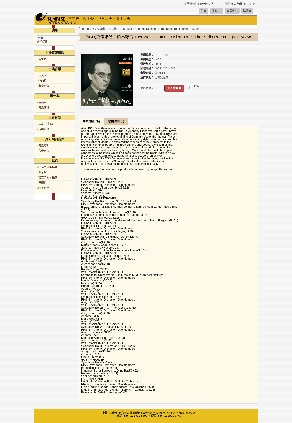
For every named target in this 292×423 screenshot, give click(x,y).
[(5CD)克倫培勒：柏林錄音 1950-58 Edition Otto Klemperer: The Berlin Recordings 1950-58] (107, 104)
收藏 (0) (216, 11)
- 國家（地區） (46, 124)
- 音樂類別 (43, 59)
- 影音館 (42, 172)
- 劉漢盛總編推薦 (47, 167)
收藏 (197, 86)
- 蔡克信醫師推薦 (47, 177)
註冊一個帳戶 (205, 3)
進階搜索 (42, 41)
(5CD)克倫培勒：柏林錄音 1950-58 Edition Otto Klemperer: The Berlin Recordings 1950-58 (143, 29)
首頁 (203, 11)
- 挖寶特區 (43, 188)
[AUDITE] (161, 73)
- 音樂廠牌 (43, 86)
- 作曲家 (42, 80)
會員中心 (232, 11)
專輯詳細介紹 (91, 121)
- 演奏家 (42, 75)
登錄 (190, 3)
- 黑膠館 (42, 183)
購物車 (247, 11)
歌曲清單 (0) (116, 121)
